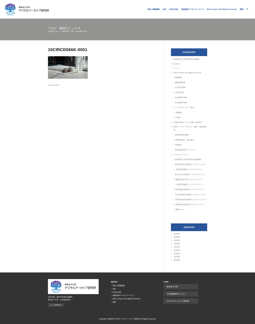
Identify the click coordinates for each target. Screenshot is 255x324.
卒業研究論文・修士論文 (184, 140)
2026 (176, 234)
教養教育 (178, 77)
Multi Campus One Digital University (187, 73)
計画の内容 (116, 292)
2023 (176, 243)
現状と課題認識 (118, 286)
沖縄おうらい (180, 210)
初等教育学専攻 (181, 97)
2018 (176, 260)
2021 (176, 250)
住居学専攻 (179, 92)
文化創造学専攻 (181, 103)
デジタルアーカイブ (181, 155)
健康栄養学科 (180, 82)
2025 (176, 237)
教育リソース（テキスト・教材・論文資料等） (189, 128)
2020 (176, 253)
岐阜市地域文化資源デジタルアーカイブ (190, 164)
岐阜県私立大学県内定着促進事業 (186, 59)
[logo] (27, 9)
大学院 (177, 118)
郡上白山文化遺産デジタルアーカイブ (189, 174)
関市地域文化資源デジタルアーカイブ (189, 189)
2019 (176, 257)
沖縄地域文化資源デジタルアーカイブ (189, 204)
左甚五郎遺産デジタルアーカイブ (189, 184)
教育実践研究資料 (182, 135)
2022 (176, 247)
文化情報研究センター (176, 294)
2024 (176, 240)
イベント (176, 68)
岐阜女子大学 (172, 287)
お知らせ (176, 64)
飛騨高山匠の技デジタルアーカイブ (189, 179)
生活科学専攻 (180, 87)
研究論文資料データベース (185, 150)
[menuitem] (153, 9)
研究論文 (178, 145)
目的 (114, 289)
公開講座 (178, 112)
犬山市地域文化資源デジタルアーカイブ (190, 194)
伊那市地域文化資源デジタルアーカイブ (190, 200)
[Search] (247, 9)
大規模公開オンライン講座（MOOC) (187, 122)
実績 (114, 302)
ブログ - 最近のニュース (64, 28)
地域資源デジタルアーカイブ (123, 295)
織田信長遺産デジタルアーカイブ (189, 169)
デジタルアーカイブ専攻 (184, 107)
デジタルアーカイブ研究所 (178, 301)
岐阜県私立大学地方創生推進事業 (188, 159)
